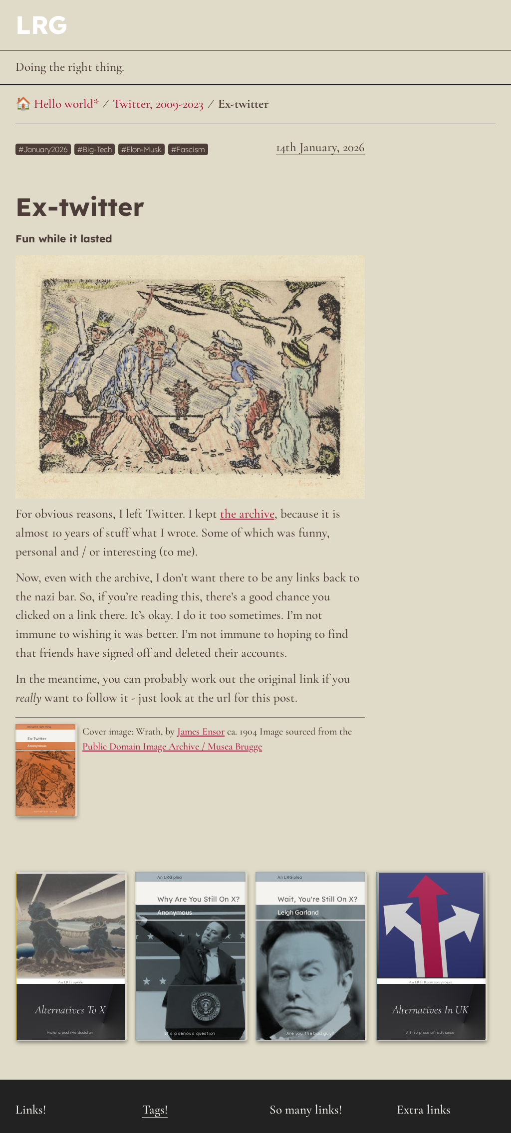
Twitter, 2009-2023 (158, 103)
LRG (41, 24)
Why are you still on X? (198, 899)
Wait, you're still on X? (317, 899)
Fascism (190, 149)
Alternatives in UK (430, 1009)
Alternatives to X (70, 1009)
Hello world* (66, 103)
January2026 (45, 149)
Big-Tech (97, 149)
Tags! (155, 1109)
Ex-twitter (243, 103)
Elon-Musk (144, 149)
